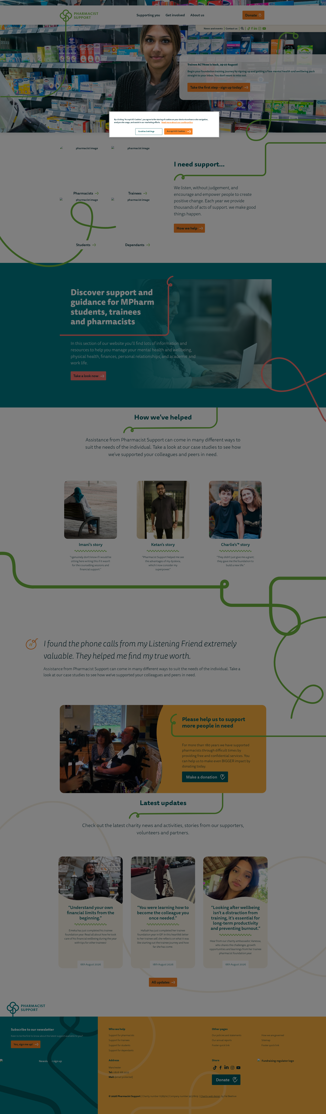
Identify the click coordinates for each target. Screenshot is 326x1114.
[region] (164, 124)
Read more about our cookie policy (177, 122)
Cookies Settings (146, 131)
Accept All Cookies (176, 131)
